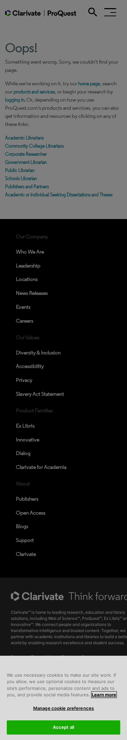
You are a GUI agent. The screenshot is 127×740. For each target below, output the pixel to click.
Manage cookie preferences (63, 708)
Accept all (63, 727)
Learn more (104, 694)
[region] (63, 698)
